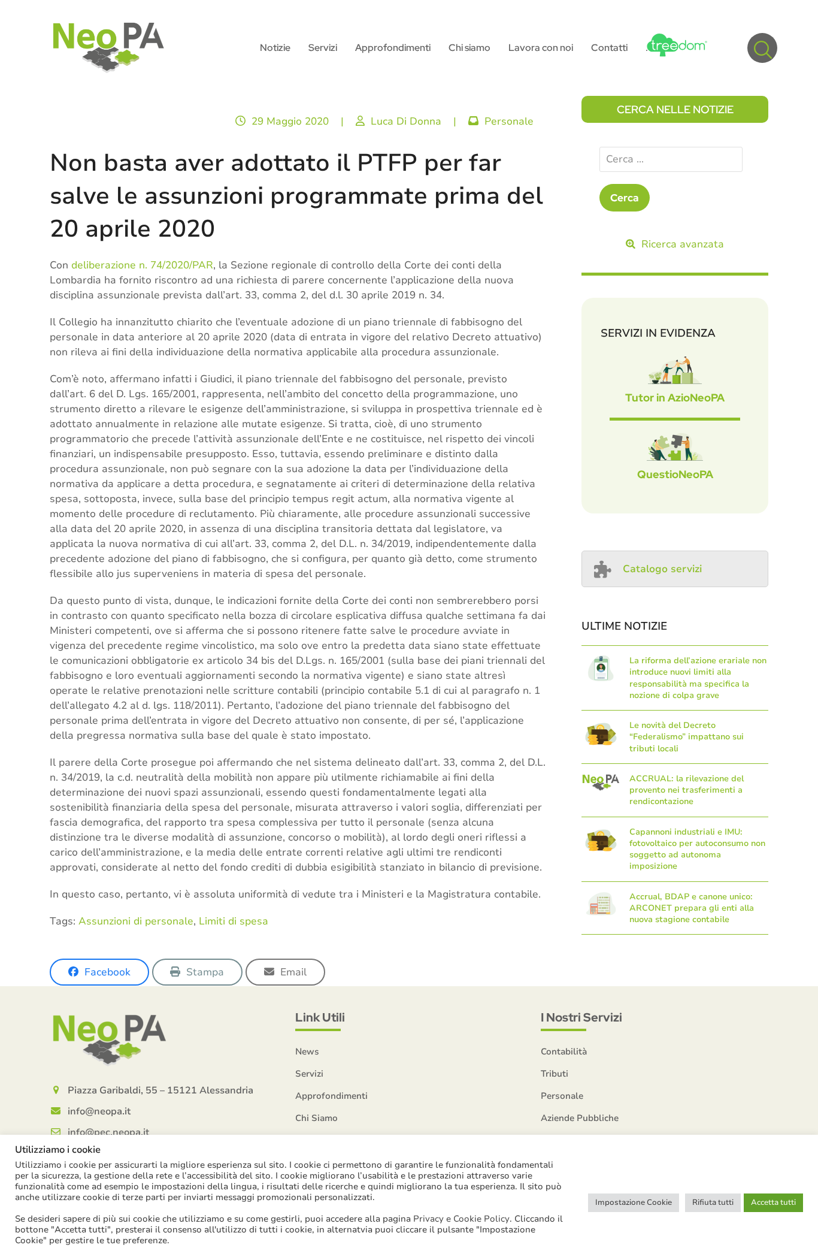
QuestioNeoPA (675, 474)
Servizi (309, 1074)
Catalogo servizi (662, 569)
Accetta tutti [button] (773, 1202)
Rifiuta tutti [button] (713, 1202)
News (307, 1051)
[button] (762, 48)
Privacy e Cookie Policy (461, 1218)
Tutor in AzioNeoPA (675, 397)
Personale (509, 121)
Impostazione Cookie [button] (633, 1202)
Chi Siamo (316, 1118)
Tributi (554, 1074)
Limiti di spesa (233, 921)
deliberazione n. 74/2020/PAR (142, 265)
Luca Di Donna (406, 121)
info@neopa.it (99, 1111)
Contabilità (564, 1051)
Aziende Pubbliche (580, 1118)
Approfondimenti (331, 1096)
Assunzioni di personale (135, 921)
